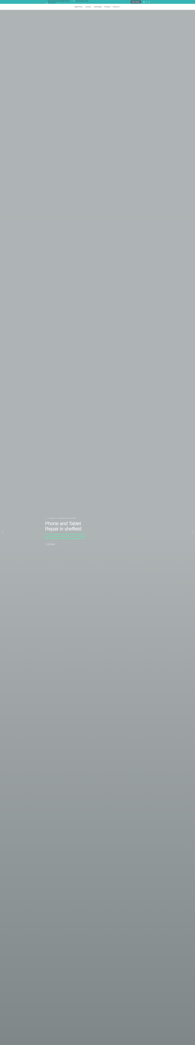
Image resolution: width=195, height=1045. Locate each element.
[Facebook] (144, 2)
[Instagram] (149, 2)
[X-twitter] (146, 2)
